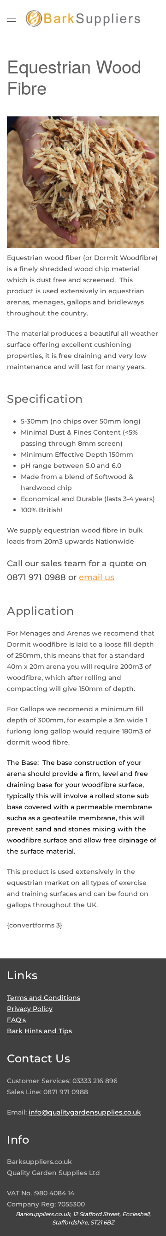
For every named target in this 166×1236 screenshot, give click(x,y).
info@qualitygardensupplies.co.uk (85, 1112)
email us (96, 577)
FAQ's (16, 1020)
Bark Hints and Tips (39, 1031)
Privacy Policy (30, 1009)
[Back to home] (83, 18)
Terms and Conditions (43, 998)
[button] (11, 18)
